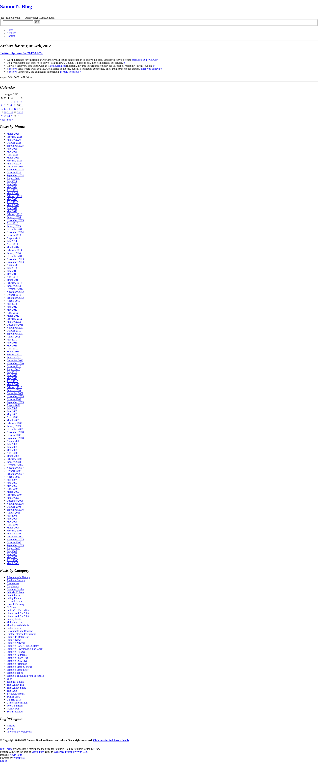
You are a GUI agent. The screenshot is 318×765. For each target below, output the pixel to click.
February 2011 (14, 354)
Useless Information (17, 702)
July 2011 (12, 339)
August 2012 (13, 300)
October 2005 (14, 542)
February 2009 (14, 423)
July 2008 (12, 444)
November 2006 (15, 503)
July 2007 (12, 479)
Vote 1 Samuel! (15, 705)
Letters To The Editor (18, 610)
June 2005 (12, 554)
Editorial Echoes (15, 592)
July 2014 (12, 241)
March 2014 (13, 247)
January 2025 (14, 163)
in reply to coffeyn (150, 68)
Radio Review (14, 628)
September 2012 (15, 297)
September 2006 (15, 509)
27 (5, 116)
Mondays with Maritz (18, 625)
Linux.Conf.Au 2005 (18, 613)
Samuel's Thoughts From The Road (25, 675)
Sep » (10, 119)
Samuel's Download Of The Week (25, 648)
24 (18, 112)
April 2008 (12, 453)
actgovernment (58, 65)
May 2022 (12, 199)
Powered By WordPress (19, 731)
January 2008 (14, 461)
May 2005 (12, 557)
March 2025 (13, 157)
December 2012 (15, 288)
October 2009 (14, 399)
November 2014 (15, 232)
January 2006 (14, 533)
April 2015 (12, 223)
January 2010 (14, 390)
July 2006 (12, 515)
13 (5, 108)
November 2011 (15, 327)
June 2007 (12, 482)
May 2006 (12, 521)
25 (21, 112)
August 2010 (13, 369)
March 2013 (13, 279)
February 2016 (14, 214)
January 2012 (14, 321)
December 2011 (15, 324)
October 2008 (14, 435)
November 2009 (15, 396)
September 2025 (15, 145)
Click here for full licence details (111, 740)
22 (11, 112)
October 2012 (14, 294)
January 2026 (14, 139)
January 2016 (14, 217)
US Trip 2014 (14, 699)
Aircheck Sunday (16, 580)
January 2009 (14, 426)
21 (8, 112)
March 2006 (13, 527)
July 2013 (12, 268)
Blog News (13, 586)
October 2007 (14, 470)
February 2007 (14, 494)
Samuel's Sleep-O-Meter (19, 666)
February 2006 (14, 530)
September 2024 (15, 175)
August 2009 (13, 405)
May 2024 (12, 187)
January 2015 (14, 226)
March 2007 (13, 491)
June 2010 (12, 375)
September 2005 (15, 545)
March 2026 (13, 133)
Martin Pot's (37, 751)
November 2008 (15, 432)
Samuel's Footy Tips (17, 657)
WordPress (19, 757)
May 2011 (12, 345)
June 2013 (12, 271)
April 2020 (12, 202)
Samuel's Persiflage (17, 663)
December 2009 (15, 393)
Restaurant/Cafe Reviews (20, 631)
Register (11, 725)
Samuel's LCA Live (17, 660)
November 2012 (15, 291)
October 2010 (14, 366)
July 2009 (12, 408)
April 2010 (12, 381)
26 (1, 116)
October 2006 (14, 506)
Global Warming (15, 604)
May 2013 (12, 274)
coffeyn (13, 68)
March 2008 (13, 456)
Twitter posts (13, 696)
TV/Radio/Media (16, 693)
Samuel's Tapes (15, 672)
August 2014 (13, 238)
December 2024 (15, 166)
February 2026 (14, 136)
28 (8, 116)
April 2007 (12, 488)
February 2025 (14, 160)
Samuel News (14, 640)
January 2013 (14, 285)
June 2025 (12, 148)
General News (14, 601)
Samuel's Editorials (16, 654)
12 (1, 108)
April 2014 (12, 244)
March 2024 (13, 193)
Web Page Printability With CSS (71, 751)
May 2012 (12, 309)
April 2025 (12, 154)
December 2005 (15, 536)
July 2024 (12, 181)
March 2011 (13, 351)
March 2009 (13, 420)
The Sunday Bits (15, 684)
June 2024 (12, 184)
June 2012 (12, 306)
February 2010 (14, 387)
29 (11, 116)
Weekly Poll (13, 708)
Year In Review (15, 711)
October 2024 (14, 172)
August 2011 (13, 336)
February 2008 (14, 459)
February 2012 (14, 318)
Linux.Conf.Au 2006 (18, 616)
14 (8, 108)
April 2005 (12, 560)
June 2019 (12, 208)
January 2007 (14, 497)
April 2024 (12, 190)
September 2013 (15, 262)
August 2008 (13, 441)
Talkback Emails (15, 681)
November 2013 (15, 259)
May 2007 (12, 485)
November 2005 (15, 539)
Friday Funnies (14, 598)
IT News (11, 607)
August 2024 (13, 178)
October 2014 (14, 235)
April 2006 (12, 524)
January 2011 (14, 357)
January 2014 (14, 253)
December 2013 (15, 256)
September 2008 (15, 438)
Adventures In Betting (18, 577)
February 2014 (14, 250)
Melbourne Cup (15, 622)
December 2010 (15, 360)
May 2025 (12, 151)
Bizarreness (13, 583)
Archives (11, 32)
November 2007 (15, 467)
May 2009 (12, 414)
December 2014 (15, 229)
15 (11, 108)
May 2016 (12, 211)
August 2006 (13, 512)
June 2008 (12, 447)
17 (18, 108)
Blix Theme (6, 748)
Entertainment (14, 595)
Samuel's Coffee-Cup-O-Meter (23, 645)
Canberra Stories (15, 589)
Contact (11, 35)
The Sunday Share (16, 687)
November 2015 (15, 220)
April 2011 (12, 348)
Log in (10, 728)
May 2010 (12, 378)
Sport (9, 678)
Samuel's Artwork (16, 643)
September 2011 (15, 333)
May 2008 (12, 450)
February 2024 (14, 196)
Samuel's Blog (16, 6)
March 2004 (13, 563)
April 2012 (12, 312)
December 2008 (15, 429)
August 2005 (13, 548)
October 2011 (14, 330)
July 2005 (12, 551)
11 (21, 105)
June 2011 (12, 342)
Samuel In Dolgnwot (17, 637)
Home (10, 30)
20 (5, 112)
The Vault (12, 690)
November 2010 (15, 363)
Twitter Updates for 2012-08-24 (21, 53)
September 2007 (15, 473)
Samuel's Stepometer (17, 669)
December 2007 (15, 464)
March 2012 (13, 315)
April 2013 (12, 276)
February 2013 (14, 282)
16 (15, 108)
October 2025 (14, 142)
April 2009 (12, 417)
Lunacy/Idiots (14, 619)
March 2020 (13, 205)
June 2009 (12, 411)
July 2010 (12, 372)
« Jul (2, 119)
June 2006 (12, 518)
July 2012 (12, 303)
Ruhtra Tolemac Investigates (21, 634)
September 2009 (15, 402)
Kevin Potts (16, 754)
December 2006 (15, 500)
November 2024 (15, 169)
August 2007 (13, 476)
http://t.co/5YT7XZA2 (144, 59)
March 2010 (13, 384)
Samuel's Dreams (16, 651)
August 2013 (13, 265)
